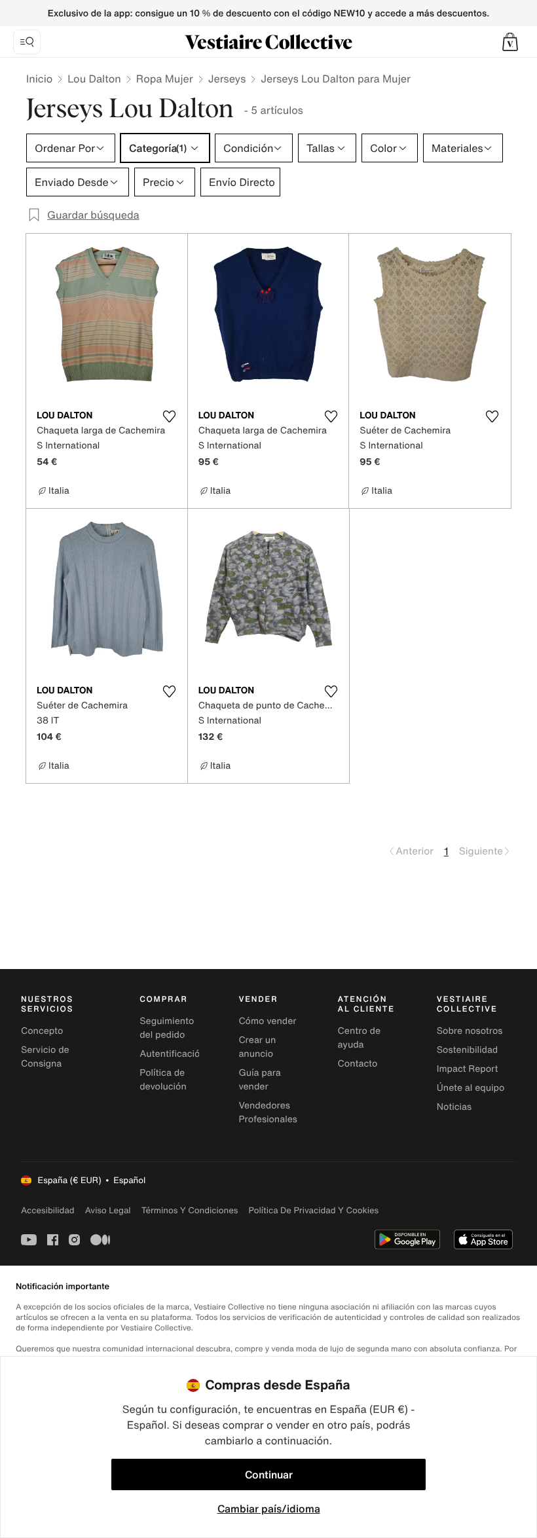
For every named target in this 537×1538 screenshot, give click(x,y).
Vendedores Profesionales (267, 1112)
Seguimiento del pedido (166, 1028)
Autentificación (172, 1054)
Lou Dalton (94, 78)
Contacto (358, 1064)
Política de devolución (163, 1079)
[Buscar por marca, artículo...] (27, 41)
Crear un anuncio (257, 1047)
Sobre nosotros (470, 1031)
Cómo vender (267, 1021)
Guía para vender (259, 1079)
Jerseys (227, 78)
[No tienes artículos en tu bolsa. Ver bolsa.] (510, 42)
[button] (510, 42)
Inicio (39, 78)
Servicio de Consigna (45, 1057)
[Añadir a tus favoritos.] (169, 416)
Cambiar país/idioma (268, 1508)
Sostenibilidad (467, 1050)
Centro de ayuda (359, 1038)
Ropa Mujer (164, 78)
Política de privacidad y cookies (313, 1210)
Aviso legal (108, 1210)
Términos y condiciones (189, 1210)
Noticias (454, 1107)
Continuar (269, 1474)
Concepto (42, 1031)
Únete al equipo (471, 1088)
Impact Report (467, 1069)
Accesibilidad (48, 1210)
